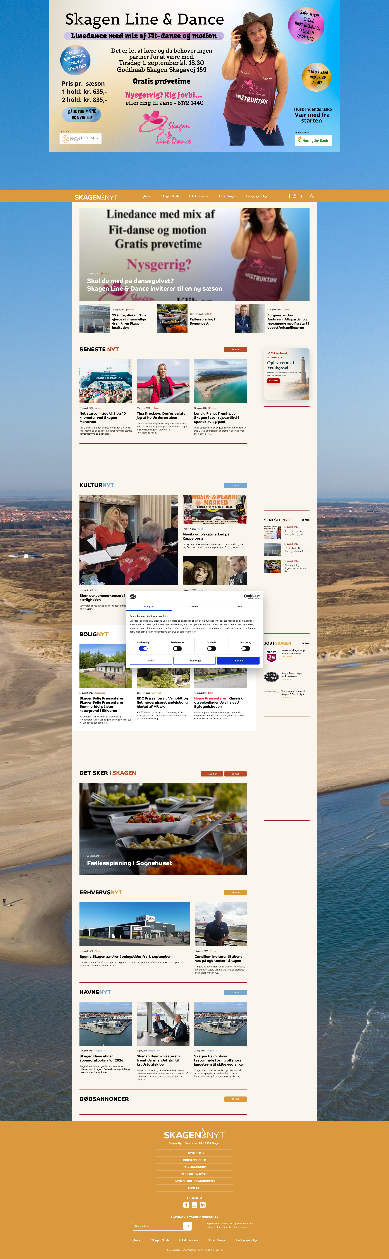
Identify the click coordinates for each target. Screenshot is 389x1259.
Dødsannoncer (194, 1160)
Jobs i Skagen (227, 196)
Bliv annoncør (194, 1167)
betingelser (211, 1227)
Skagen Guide (170, 196)
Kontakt (194, 1188)
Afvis (151, 660)
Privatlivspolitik (212, 1249)
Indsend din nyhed (194, 1174)
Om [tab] (240, 606)
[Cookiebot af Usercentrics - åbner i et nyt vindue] (246, 597)
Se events (273, 381)
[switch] (177, 648)
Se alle (235, 349)
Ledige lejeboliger (257, 196)
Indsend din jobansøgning (194, 1181)
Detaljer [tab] (194, 606)
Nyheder (146, 196)
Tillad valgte (194, 660)
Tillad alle (238, 660)
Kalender (212, 774)
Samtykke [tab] (149, 606)
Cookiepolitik (191, 1249)
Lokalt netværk (198, 196)
